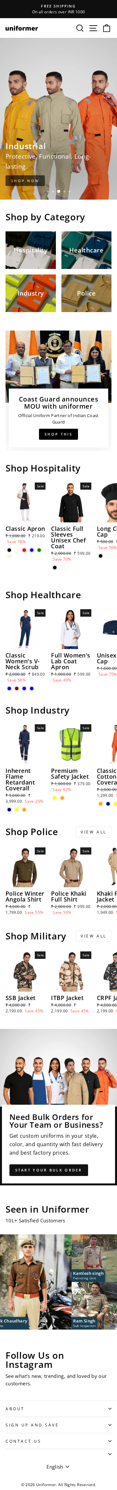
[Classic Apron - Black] (9, 550)
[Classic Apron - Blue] (31, 550)
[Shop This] (58, 391)
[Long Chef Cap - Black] (100, 555)
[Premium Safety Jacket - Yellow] (54, 798)
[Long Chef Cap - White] (108, 555)
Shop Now (25, 180)
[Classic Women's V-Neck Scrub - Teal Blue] (24, 688)
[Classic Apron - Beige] (9, 556)
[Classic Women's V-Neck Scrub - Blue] (9, 688)
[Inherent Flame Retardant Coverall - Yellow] (16, 809)
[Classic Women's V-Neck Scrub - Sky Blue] (31, 688)
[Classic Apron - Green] (39, 550)
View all (94, 832)
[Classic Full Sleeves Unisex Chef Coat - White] (62, 567)
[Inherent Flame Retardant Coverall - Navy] (9, 809)
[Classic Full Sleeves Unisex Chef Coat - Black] (54, 567)
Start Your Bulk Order (48, 1170)
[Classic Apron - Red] (24, 550)
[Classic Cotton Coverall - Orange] (100, 803)
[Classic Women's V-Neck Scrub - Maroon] (16, 688)
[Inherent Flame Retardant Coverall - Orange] (24, 809)
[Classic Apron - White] (16, 550)
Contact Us (23, 1441)
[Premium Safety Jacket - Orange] (62, 798)
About (15, 1408)
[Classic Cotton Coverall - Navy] (108, 803)
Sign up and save (32, 1424)
